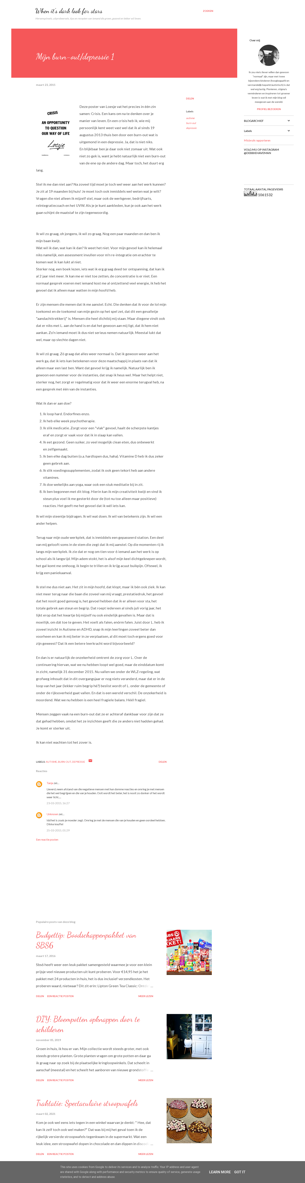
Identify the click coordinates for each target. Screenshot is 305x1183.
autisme (190, 118)
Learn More (220, 1172)
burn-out (191, 122)
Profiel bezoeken (269, 109)
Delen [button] (190, 98)
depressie (191, 127)
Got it (240, 1172)
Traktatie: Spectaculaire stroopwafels (87, 1103)
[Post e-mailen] (90, 761)
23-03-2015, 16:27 (58, 803)
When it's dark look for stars (68, 11)
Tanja (50, 783)
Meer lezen (145, 996)
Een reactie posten (47, 839)
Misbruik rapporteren (257, 140)
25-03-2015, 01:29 (58, 830)
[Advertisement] (95, 876)
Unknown (52, 814)
